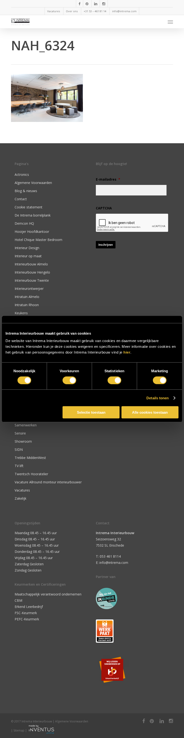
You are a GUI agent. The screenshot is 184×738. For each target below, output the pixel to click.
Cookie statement (28, 207)
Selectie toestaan (91, 412)
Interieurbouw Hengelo (32, 272)
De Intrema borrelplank (33, 215)
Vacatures (22, 490)
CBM (18, 600)
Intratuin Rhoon (27, 305)
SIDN (19, 449)
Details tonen (157, 398)
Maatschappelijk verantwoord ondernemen (48, 594)
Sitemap (18, 730)
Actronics (22, 174)
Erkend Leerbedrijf (29, 606)
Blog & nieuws (26, 191)
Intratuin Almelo (27, 296)
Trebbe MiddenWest (30, 457)
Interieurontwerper (29, 288)
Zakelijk (20, 498)
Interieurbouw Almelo (31, 264)
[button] (170, 21)
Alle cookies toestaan (150, 412)
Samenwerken (26, 425)
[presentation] (132, 223)
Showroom (23, 441)
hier (126, 352)
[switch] (69, 380)
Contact (21, 199)
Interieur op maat (28, 256)
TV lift (19, 465)
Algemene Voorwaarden (33, 182)
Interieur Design (27, 248)
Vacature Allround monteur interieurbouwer (48, 482)
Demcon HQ (24, 223)
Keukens (21, 313)
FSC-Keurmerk (26, 613)
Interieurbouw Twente (32, 280)
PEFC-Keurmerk (27, 619)
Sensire (20, 433)
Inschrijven (105, 245)
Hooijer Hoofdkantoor (32, 231)
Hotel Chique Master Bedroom (38, 239)
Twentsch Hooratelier (31, 474)
